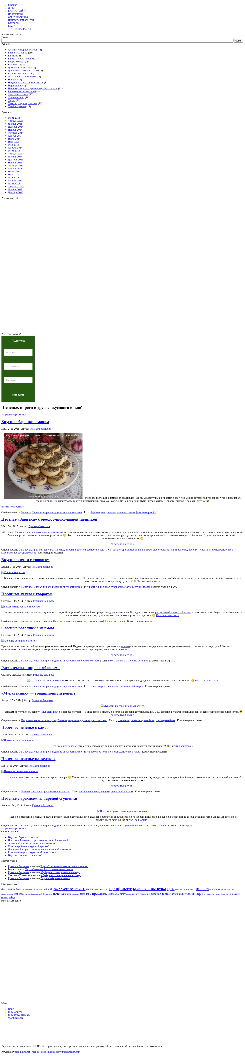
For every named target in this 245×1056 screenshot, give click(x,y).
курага (178, 889)
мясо (50, 894)
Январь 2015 (15, 123)
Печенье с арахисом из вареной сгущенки (39, 798)
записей (15, 1011)
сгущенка (145, 893)
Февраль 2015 (16, 120)
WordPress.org (16, 1017)
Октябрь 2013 (16, 165)
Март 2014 (14, 150)
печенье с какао (131, 751)
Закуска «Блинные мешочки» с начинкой (31, 843)
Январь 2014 (15, 156)
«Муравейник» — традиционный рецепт (38, 693)
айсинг (4, 889)
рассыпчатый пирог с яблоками (173, 612)
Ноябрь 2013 (15, 162)
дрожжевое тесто (155, 549)
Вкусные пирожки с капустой (25, 855)
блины (11, 889)
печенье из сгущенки (122, 825)
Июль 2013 (14, 171)
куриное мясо (188, 889)
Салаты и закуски (18, 94)
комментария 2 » (146, 512)
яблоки (4, 897)
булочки (38, 889)
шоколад (31, 552)
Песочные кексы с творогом (26, 594)
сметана (128, 586)
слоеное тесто (160, 893)
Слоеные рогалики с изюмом (27, 628)
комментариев (19, 1014)
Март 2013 (14, 183)
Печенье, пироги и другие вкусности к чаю (33, 88)
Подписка (18, 340)
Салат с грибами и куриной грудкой (28, 846)
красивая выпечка (177, 549)
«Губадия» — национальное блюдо (60, 872)
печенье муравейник (142, 720)
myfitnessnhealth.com (68, 1051)
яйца (12, 897)
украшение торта (212, 894)
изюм (111, 660)
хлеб (228, 894)
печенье (111, 512)
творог (146, 586)
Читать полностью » (12, 506)
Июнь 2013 (14, 174)
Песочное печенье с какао (24, 727)
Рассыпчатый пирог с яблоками (30, 667)
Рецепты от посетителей (22, 91)
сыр (182, 894)
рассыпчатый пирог (131, 686)
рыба (116, 894)
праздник (99, 893)
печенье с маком (126, 512)
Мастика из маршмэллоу (22, 76)
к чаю (93, 686)
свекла (135, 893)
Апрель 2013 (15, 180)
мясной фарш (41, 894)
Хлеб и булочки (17, 106)
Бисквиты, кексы (18, 52)
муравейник (123, 720)
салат (123, 893)
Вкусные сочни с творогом (25, 559)
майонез (202, 889)
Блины (12, 55)
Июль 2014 (14, 138)
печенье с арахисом (210, 549)
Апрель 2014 (15, 147)
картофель (117, 888)
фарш (223, 894)
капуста (104, 889)
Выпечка (13, 64)
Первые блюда (16, 85)
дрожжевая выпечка (133, 549)
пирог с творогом (113, 586)
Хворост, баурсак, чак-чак (22, 103)
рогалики (121, 660)
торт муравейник (165, 720)
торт (199, 893)
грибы (45, 889)
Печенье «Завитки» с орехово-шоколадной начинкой (49, 519)
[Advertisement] (122, 216)
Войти (11, 1008)
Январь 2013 (15, 189)
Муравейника (49, 711)
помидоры (85, 893)
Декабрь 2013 (15, 159)
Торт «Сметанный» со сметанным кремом (64, 866)
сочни (138, 586)
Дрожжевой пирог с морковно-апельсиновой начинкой (39, 849)
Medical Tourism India (44, 1051)
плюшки (75, 894)
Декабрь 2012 (15, 192)
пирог (68, 894)
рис (110, 893)
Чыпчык (125, 646)
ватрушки (96, 586)
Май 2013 (13, 177)
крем (170, 889)
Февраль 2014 (16, 153)
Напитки (13, 79)
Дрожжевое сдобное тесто (23, 70)
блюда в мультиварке (25, 889)
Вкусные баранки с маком (25, 421)
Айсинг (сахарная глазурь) (23, 49)
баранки (95, 512)
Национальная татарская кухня (25, 82)
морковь (19, 893)
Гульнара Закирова (40, 428)
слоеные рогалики (138, 660)
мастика (218, 889)
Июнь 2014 (14, 141)
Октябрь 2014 (16, 132)
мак (103, 512)
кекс (113, 621)
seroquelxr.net (22, 1051)
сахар (129, 894)
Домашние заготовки (20, 67)
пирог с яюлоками (108, 686)
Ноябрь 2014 (15, 129)
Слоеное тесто (16, 97)
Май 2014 (13, 144)
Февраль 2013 (16, 186)
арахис (116, 549)
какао (96, 889)
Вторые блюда (16, 61)
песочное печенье (100, 751)
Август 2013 (15, 168)
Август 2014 (15, 135)
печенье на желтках (122, 791)
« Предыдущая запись (13, 414)
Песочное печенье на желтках (28, 758)
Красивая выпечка (18, 73)
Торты (11, 100)
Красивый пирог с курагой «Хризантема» (32, 852)
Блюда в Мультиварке (20, 58)
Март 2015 (14, 117)
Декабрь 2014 (15, 126)
